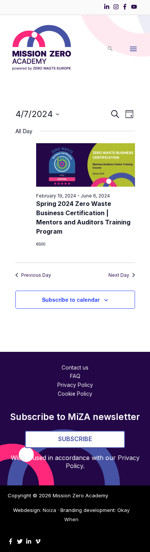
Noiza (49, 510)
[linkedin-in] (108, 7)
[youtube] (135, 7)
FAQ (75, 376)
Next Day (118, 275)
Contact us (75, 368)
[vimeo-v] (39, 541)
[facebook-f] (126, 7)
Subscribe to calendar (71, 299)
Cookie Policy (75, 394)
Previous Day (36, 275)
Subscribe (75, 439)
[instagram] (117, 7)
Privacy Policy (75, 385)
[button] (110, 49)
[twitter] (21, 541)
